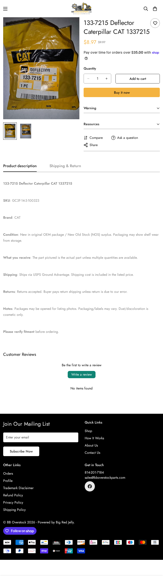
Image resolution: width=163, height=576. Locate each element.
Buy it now (122, 92)
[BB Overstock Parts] (81, 8)
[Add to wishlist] (155, 23)
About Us (91, 445)
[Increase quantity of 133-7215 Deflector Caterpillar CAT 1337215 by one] (106, 78)
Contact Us (92, 452)
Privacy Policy (13, 502)
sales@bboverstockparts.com (105, 477)
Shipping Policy (14, 509)
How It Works (94, 438)
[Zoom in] (70, 26)
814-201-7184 (94, 472)
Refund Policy (13, 495)
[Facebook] (90, 486)
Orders (8, 473)
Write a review (81, 374)
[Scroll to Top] (155, 553)
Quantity (90, 68)
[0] (155, 9)
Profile (8, 480)
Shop (88, 430)
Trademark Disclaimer (18, 488)
